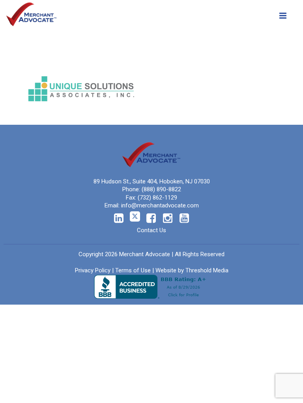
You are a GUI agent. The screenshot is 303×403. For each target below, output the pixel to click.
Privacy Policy (92, 270)
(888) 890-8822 (161, 189)
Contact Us (151, 230)
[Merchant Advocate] (31, 12)
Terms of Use (133, 270)
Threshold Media (206, 270)
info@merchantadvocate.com (160, 205)
